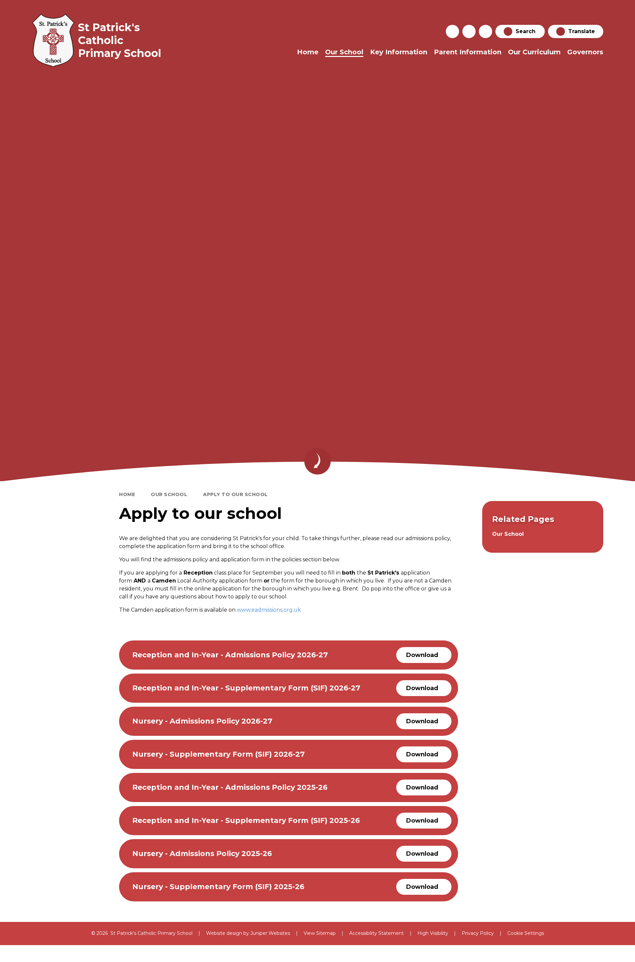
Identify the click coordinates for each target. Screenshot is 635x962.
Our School (169, 494)
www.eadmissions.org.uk (269, 610)
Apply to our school (235, 494)
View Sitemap (320, 933)
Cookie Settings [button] (525, 933)
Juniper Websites (270, 933)
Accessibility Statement (376, 933)
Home (127, 494)
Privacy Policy (478, 933)
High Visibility (432, 933)
